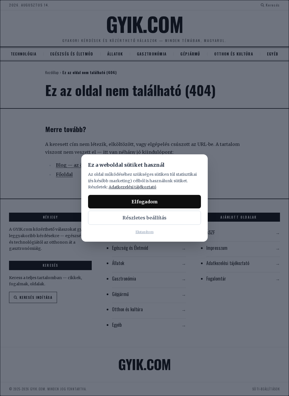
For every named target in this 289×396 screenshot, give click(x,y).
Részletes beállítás (144, 218)
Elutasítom (144, 232)
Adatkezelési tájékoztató (132, 187)
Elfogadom (145, 201)
